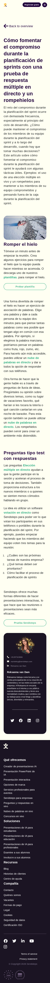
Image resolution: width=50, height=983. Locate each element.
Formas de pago (13, 905)
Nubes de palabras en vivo (18, 811)
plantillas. (10, 277)
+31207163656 (17, 657)
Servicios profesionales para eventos (19, 791)
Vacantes (9, 900)
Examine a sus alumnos (17, 852)
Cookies (8, 915)
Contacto (9, 890)
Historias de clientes (15, 873)
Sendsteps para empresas (18, 798)
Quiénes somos (12, 895)
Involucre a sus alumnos (17, 857)
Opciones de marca (14, 784)
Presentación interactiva (17, 779)
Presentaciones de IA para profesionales (18, 846)
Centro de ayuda (13, 878)
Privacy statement (28, 959)
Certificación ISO (13, 925)
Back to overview (21, 26)
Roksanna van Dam (18, 666)
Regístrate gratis (32, 5)
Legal (7, 910)
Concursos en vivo (14, 816)
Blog (6, 868)
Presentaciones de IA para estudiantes (18, 829)
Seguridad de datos (14, 920)
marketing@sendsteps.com (21, 661)
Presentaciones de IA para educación (18, 838)
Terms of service (29, 954)
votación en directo (17, 512)
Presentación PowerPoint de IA (19, 773)
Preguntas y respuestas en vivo (18, 805)
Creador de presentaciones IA (20, 766)
